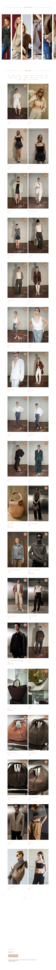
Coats (17, 56)
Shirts (37, 56)
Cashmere (27, 54)
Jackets (6, 55)
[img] (6, 37)
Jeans (47, 56)
